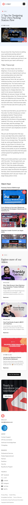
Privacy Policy (4, 495)
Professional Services (7, 453)
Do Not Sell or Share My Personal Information (12, 500)
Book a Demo (8, 396)
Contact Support (6, 437)
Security (3, 464)
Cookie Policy (12, 495)
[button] (24, 4)
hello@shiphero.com (7, 422)
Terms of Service (17, 497)
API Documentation (6, 440)
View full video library (14, 374)
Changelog (4, 445)
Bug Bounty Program (7, 467)
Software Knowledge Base (8, 442)
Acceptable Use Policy (6, 497)
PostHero (3, 461)
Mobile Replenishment (7, 456)
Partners (3, 458)
